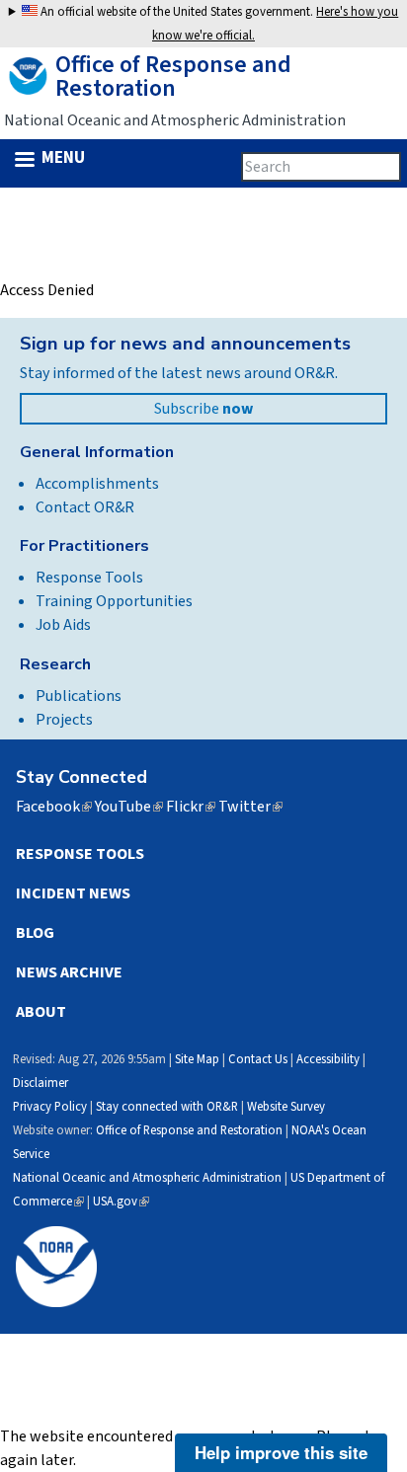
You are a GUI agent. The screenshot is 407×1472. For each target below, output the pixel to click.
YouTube (129, 806)
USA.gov (121, 1201)
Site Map (197, 1059)
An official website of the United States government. (218, 23)
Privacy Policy (50, 1107)
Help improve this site (281, 1452)
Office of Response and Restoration (189, 1130)
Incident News (73, 893)
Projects (64, 720)
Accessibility (328, 1059)
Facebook (54, 806)
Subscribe (203, 409)
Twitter (250, 806)
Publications (79, 696)
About (41, 1012)
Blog (35, 933)
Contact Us (257, 1059)
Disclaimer (40, 1083)
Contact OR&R (85, 507)
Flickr (190, 806)
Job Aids (63, 625)
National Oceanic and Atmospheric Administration (147, 1178)
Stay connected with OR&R (167, 1107)
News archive (69, 972)
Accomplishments (97, 484)
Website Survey (286, 1107)
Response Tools (89, 577)
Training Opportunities (114, 601)
